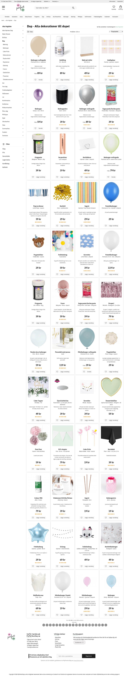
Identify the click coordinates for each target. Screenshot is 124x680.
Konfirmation (88, 16)
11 (79, 625)
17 (99, 625)
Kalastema (14, 16)
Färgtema (36, 16)
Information (112, 1)
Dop (43, 16)
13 (86, 625)
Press (56, 641)
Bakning (73, 16)
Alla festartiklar (57, 16)
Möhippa (80, 16)
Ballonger (66, 16)
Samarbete (58, 643)
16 (96, 625)
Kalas (21, 16)
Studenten (107, 16)
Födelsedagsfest (98, 16)
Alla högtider (119, 27)
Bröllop (48, 16)
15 (92, 625)
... (102, 625)
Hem (2, 20)
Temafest (7, 16)
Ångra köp (58, 647)
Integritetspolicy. (78, 660)
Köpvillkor (58, 637)
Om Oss (57, 639)
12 (83, 625)
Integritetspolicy (59, 645)
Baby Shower (28, 16)
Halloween (115, 16)
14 (89, 625)
